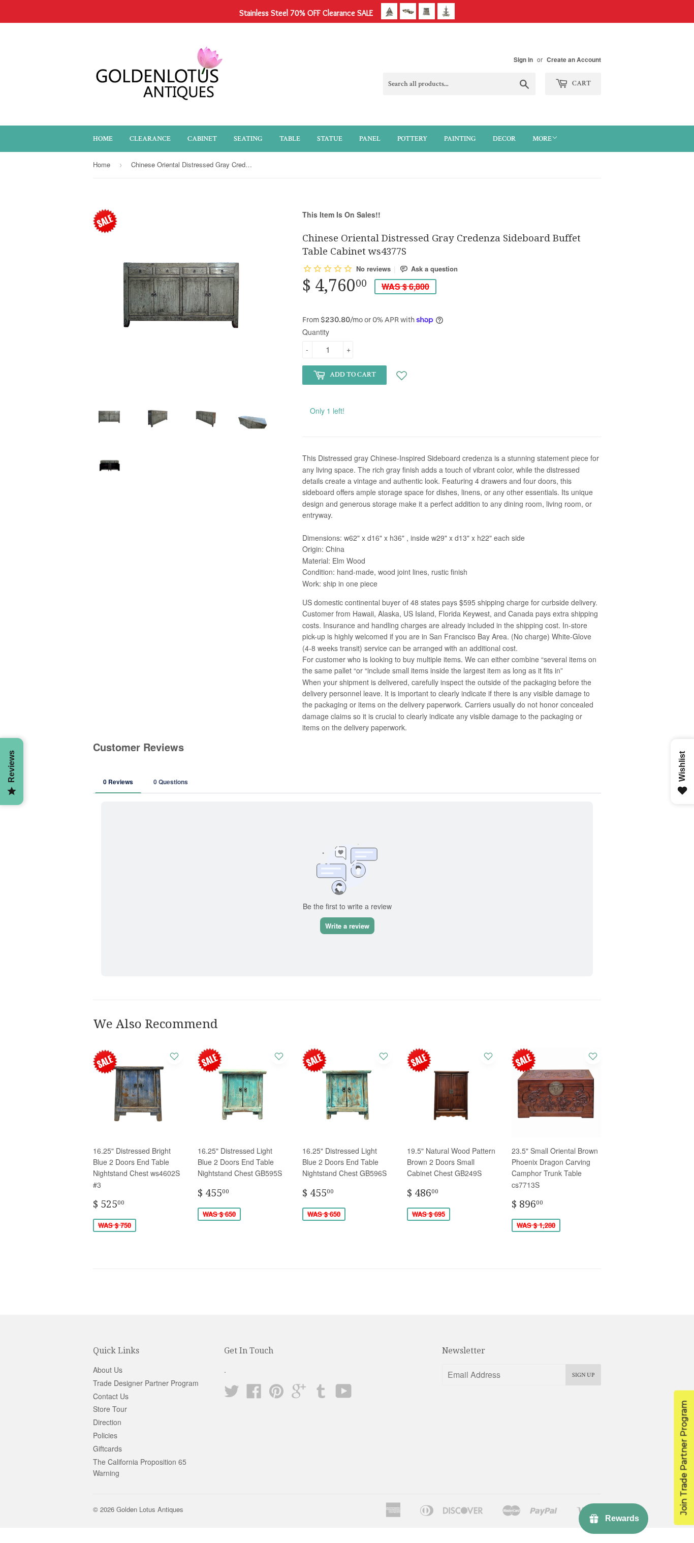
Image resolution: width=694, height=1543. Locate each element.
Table (289, 138)
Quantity (315, 332)
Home (103, 138)
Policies (105, 1435)
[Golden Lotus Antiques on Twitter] (231, 1394)
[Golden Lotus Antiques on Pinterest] (276, 1394)
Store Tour (110, 1409)
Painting (460, 138)
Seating (248, 138)
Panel (370, 138)
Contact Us (111, 1396)
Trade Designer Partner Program (146, 1383)
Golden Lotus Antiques (149, 1509)
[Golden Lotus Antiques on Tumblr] (321, 1394)
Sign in (523, 59)
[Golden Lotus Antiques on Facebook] (254, 1394)
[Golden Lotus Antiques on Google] (298, 1394)
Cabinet (202, 138)
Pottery (412, 138)
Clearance (150, 138)
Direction (107, 1422)
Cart (581, 83)
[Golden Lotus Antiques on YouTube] (344, 1394)
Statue (329, 138)
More (542, 138)
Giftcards (107, 1448)
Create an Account (574, 59)
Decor (504, 138)
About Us (107, 1370)
